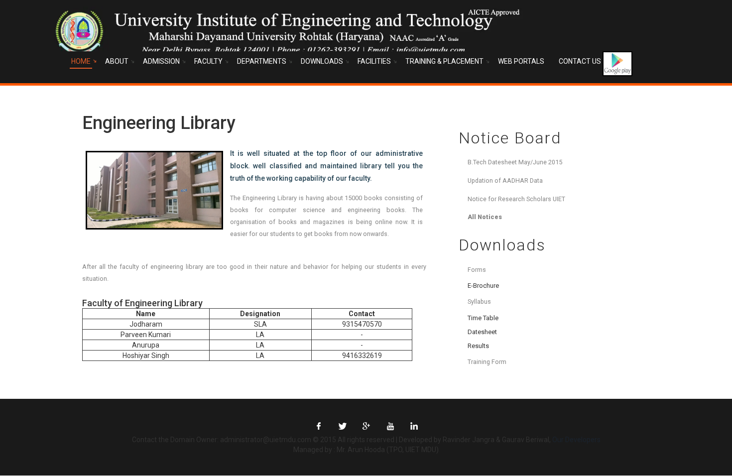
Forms (477, 269)
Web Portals (521, 61)
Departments (261, 61)
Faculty (208, 61)
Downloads (322, 61)
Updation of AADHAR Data (505, 180)
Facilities (374, 61)
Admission (161, 61)
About (116, 61)
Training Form (487, 361)
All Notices (485, 217)
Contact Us (580, 61)
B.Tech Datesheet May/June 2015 (515, 162)
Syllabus (479, 301)
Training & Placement (444, 61)
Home (81, 61)
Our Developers (576, 440)
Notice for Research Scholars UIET (516, 199)
